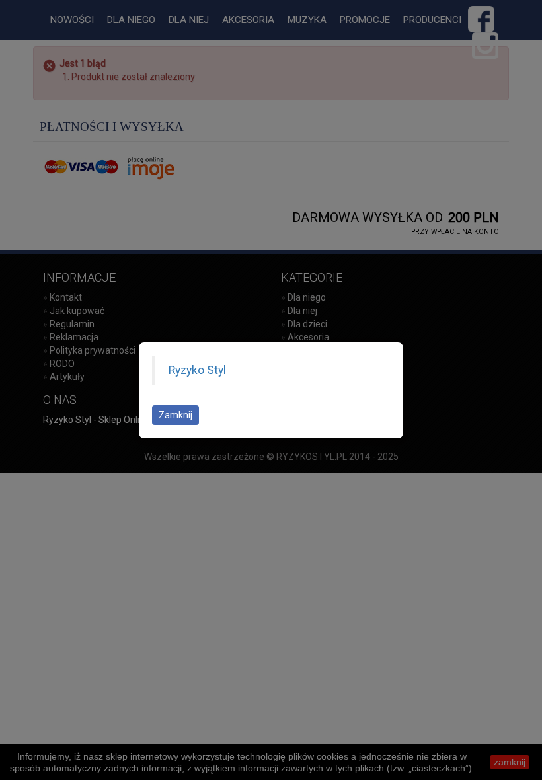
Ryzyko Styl (197, 370)
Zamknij (175, 415)
